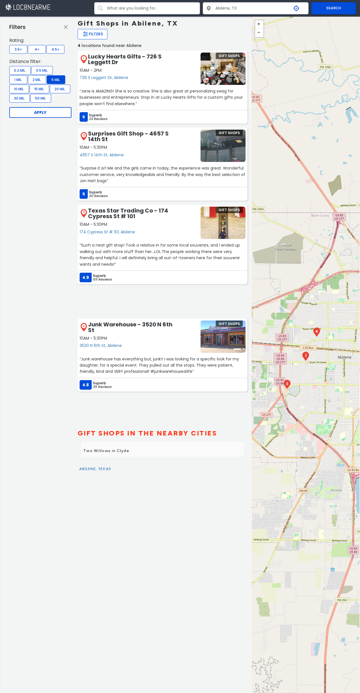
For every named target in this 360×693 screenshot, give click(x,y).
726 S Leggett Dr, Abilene (104, 77)
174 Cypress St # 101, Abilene (107, 232)
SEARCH (333, 8)
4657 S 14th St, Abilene (102, 155)
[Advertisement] (163, 300)
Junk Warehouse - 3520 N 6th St (130, 327)
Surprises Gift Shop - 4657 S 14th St (128, 136)
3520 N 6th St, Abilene (101, 345)
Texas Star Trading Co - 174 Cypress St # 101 (128, 213)
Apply (40, 112)
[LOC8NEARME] (27, 7)
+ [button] (259, 24)
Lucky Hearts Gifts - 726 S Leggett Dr (125, 59)
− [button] (259, 33)
